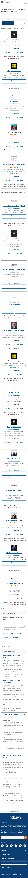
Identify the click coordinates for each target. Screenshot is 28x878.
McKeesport (5, 638)
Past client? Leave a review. (14, 103)
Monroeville (16, 637)
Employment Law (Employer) (10, 626)
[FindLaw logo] (7, 2)
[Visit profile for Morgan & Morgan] (14, 66)
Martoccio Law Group (14, 553)
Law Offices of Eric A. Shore (14, 330)
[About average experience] (19, 58)
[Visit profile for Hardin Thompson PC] (14, 34)
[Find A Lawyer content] (25, 854)
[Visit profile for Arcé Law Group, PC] (14, 454)
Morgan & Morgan (14, 71)
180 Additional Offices (14, 367)
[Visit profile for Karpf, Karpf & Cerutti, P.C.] (14, 578)
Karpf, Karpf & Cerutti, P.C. (14, 583)
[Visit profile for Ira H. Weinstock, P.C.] (14, 127)
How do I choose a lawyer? (10, 714)
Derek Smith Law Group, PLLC (14, 206)
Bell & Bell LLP (14, 393)
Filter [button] (4, 14)
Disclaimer (13, 874)
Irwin (10, 637)
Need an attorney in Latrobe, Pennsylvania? (11, 681)
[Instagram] (16, 845)
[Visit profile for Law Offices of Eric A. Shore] (14, 325)
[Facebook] (2, 845)
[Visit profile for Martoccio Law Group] (14, 548)
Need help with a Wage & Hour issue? (12, 656)
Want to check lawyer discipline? (12, 778)
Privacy (7, 874)
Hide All (8, 646)
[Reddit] (20, 845)
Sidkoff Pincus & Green (14, 520)
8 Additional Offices (14, 173)
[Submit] (25, 837)
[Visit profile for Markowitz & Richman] (14, 485)
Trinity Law (14, 101)
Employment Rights (8, 622)
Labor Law (21, 626)
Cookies (20, 874)
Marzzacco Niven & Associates (14, 164)
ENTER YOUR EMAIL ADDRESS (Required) (10, 835)
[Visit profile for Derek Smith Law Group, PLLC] (14, 201)
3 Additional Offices (14, 110)
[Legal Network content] (25, 867)
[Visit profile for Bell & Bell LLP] (14, 388)
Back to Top (14, 811)
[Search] (25, 2)
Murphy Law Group (14, 427)
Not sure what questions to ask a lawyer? (12, 756)
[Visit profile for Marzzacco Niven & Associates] (14, 160)
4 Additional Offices (14, 246)
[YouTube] (7, 845)
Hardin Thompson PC (14, 39)
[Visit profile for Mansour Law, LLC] (14, 297)
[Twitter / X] (11, 845)
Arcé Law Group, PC (14, 458)
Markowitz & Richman (14, 490)
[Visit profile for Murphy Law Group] (14, 422)
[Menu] (2, 2)
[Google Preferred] (25, 845)
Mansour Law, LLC (14, 302)
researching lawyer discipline (17, 788)
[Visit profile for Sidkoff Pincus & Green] (14, 515)
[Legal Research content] (25, 863)
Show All (3, 646)
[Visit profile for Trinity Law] (14, 96)
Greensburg (5, 637)
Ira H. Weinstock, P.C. (14, 132)
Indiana (11, 638)
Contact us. (6, 828)
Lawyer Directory (4, 5)
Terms (2, 874)
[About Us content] (25, 850)
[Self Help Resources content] (25, 858)
